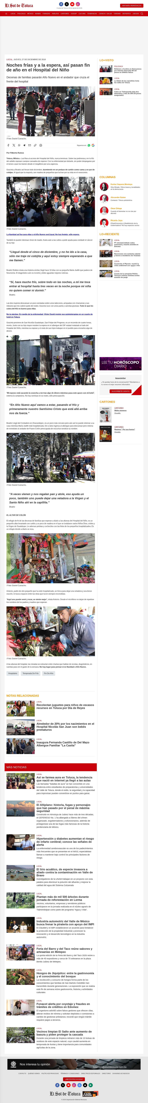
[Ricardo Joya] (104, 222)
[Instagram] (78, 4)
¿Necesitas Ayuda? (74, 1079)
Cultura (82, 13)
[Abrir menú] (6, 13)
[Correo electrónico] (29, 145)
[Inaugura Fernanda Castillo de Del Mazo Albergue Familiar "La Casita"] (20, 746)
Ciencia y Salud (105, 13)
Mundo (38, 13)
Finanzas (46, 13)
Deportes (126, 13)
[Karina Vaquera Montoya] (104, 186)
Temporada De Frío (31, 673)
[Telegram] (24, 145)
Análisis (55, 13)
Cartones (65, 13)
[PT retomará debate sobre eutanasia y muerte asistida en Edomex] (106, 243)
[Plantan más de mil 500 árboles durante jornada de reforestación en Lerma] (20, 903)
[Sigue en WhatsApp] (89, 145)
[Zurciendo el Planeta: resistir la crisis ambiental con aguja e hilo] (106, 263)
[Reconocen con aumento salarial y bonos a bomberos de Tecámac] (106, 253)
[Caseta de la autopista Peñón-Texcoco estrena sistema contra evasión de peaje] (106, 274)
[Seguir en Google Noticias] (93, 145)
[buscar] (142, 13)
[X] (67, 4)
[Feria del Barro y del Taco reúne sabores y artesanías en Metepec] (20, 955)
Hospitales (12, 673)
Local (13, 13)
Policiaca (21, 13)
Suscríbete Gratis (121, 391)
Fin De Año (48, 673)
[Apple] (85, 1085)
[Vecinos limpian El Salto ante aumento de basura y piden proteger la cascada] (20, 1039)
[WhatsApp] (19, 145)
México (30, 13)
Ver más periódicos (131, 6)
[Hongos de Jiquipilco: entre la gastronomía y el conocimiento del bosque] (20, 983)
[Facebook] (61, 4)
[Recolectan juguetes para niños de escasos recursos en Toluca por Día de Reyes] (20, 708)
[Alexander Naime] (104, 198)
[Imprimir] (41, 145)
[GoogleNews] (79, 1085)
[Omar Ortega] (104, 210)
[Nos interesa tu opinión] (74, 1064)
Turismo (117, 13)
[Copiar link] (35, 145)
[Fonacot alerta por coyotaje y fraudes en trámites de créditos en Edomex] (20, 1012)
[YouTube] (72, 4)
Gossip (74, 13)
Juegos (136, 13)
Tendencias (92, 13)
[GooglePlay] (91, 1085)
